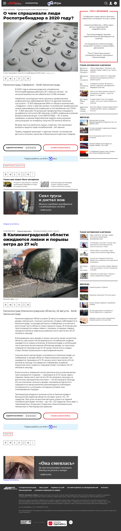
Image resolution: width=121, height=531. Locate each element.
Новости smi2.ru (11, 224)
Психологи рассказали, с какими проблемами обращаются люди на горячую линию (25, 184)
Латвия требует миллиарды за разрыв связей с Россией (100, 144)
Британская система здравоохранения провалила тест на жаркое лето (103, 122)
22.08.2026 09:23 (9, 231)
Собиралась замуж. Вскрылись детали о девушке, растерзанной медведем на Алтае (102, 85)
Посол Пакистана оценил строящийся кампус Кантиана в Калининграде (99, 55)
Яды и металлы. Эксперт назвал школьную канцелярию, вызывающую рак (101, 237)
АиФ (16, 299)
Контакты (104, 487)
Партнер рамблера (39, 522)
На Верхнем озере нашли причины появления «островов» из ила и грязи (98, 18)
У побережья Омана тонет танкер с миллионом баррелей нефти (102, 152)
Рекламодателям (25, 490)
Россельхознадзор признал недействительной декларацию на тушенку (99, 37)
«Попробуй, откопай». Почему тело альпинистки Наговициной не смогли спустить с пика (103, 244)
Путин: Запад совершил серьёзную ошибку (102, 303)
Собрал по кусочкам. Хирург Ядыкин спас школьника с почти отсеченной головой (103, 268)
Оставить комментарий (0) (60, 148)
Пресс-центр (43, 487)
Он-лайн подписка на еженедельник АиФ (82, 487)
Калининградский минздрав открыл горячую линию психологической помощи (61, 184)
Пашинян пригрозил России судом (102, 295)
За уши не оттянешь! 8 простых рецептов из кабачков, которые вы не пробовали (104, 260)
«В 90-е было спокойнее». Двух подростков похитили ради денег (102, 251)
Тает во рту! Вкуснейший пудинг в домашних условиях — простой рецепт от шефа (102, 93)
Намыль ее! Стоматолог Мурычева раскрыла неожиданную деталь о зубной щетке (102, 78)
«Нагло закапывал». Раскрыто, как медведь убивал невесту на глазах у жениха (103, 70)
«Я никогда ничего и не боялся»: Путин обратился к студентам (101, 311)
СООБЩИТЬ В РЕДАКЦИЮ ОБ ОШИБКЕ (47, 490)
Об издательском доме (27, 487)
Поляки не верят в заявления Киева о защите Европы (103, 129)
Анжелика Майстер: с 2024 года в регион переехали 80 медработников (98, 27)
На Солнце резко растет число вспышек (100, 136)
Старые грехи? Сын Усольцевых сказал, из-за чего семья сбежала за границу (103, 101)
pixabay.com (50, 73)
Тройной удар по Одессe (98, 287)
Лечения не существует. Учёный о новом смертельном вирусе (102, 275)
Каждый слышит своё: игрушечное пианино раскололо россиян (102, 319)
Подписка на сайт (57, 487)
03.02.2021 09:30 (9, 9)
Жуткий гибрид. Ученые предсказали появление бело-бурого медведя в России (104, 109)
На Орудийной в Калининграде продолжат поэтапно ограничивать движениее (98, 46)
